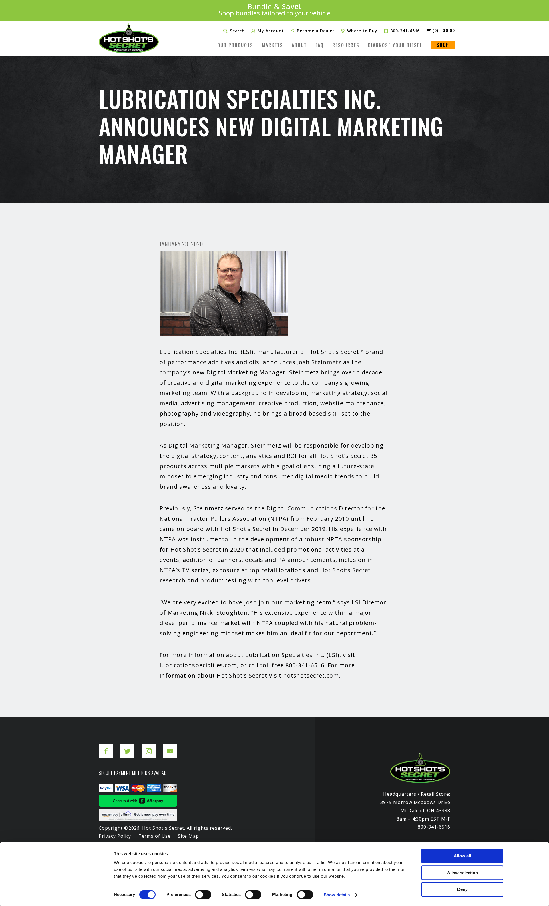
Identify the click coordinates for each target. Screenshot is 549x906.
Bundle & (275, 10)
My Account (271, 30)
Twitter (127, 746)
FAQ (319, 45)
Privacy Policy (115, 836)
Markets (272, 45)
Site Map (188, 836)
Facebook (106, 746)
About (299, 45)
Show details (337, 894)
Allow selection (462, 872)
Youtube (170, 746)
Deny (462, 889)
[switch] (203, 894)
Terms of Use (154, 836)
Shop (443, 44)
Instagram (149, 746)
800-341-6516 (405, 30)
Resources (345, 45)
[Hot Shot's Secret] (129, 38)
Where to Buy (362, 30)
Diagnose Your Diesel (395, 45)
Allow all (462, 855)
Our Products (235, 45)
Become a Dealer (315, 30)
